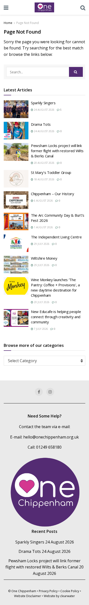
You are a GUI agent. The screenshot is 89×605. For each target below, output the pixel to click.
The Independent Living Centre (56, 236)
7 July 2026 (40, 329)
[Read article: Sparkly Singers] (16, 109)
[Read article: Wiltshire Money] (16, 264)
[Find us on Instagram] (50, 392)
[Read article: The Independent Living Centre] (16, 243)
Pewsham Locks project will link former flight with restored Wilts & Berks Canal (57, 150)
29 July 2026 (41, 244)
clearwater (67, 596)
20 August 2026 (43, 163)
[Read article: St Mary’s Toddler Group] (16, 179)
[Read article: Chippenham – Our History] (16, 200)
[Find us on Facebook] (39, 392)
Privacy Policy (48, 591)
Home (8, 23)
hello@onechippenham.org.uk (51, 437)
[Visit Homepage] (44, 7)
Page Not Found (27, 23)
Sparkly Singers (43, 102)
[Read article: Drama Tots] (16, 131)
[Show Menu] (6, 7)
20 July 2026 (41, 302)
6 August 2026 (43, 200)
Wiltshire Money (44, 258)
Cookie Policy (69, 591)
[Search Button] (82, 7)
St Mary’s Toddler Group (51, 172)
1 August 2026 (43, 227)
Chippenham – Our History (52, 193)
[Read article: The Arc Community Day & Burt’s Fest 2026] (16, 221)
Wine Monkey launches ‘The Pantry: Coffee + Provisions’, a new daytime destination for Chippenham (55, 287)
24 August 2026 (43, 109)
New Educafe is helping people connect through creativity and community (56, 316)
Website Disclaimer (27, 596)
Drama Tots (41, 124)
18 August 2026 (43, 179)
